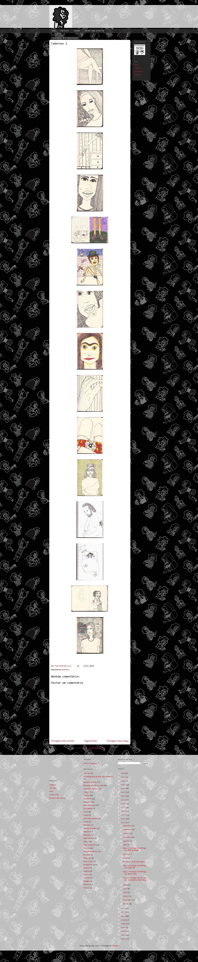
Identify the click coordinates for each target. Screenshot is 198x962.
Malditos (87, 825)
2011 (123, 912)
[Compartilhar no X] (89, 666)
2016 (123, 811)
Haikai (86, 815)
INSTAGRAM (138, 71)
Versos (86, 884)
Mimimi (86, 832)
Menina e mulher (90, 828)
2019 (123, 800)
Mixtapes (87, 835)
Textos (86, 874)
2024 (123, 781)
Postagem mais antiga (118, 741)
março (126, 896)
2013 (123, 822)
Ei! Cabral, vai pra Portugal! (134, 862)
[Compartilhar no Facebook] (91, 666)
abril (125, 892)
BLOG (53, 31)
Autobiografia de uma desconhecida (98, 776)
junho (125, 885)
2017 (123, 807)
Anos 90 (87, 773)
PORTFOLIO (64, 31)
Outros (86, 848)
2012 (123, 908)
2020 (123, 796)
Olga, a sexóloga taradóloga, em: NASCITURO (135, 872)
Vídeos (86, 888)
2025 (123, 777)
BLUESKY (137, 75)
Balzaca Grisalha (90, 782)
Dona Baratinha (90, 805)
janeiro (126, 904)
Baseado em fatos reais (93, 785)
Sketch (86, 868)
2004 (123, 939)
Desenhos (65, 670)
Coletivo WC (54, 795)
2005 (123, 935)
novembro (127, 829)
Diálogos (87, 802)
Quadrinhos (88, 865)
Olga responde (89, 845)
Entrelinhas (88, 808)
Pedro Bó (87, 858)
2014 (123, 819)
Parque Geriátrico (91, 851)
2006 (123, 931)
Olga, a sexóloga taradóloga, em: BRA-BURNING (135, 849)
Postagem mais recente (62, 741)
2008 (123, 924)
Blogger (115, 946)
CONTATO (77, 31)
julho (125, 845)
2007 (123, 927)
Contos (86, 795)
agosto (126, 841)
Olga (85, 841)
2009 (123, 920)
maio (125, 889)
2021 (123, 792)
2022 (123, 788)
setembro (127, 837)
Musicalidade (89, 838)
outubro (126, 833)
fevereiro (127, 900)
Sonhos (86, 871)
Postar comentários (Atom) (93, 748)
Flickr (51, 791)
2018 (123, 804)
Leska (86, 822)
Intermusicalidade (91, 818)
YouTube (52, 788)
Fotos (86, 812)
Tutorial (87, 878)
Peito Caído (88, 861)
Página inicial (90, 741)
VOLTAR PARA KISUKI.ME (94, 31)
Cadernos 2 (127, 854)
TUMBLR (137, 68)
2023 (123, 785)
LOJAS (136, 65)
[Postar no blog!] (86, 666)
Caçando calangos (91, 789)
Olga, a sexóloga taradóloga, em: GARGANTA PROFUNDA (135, 879)
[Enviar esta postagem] (78, 666)
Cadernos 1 (127, 858)
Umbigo (86, 881)
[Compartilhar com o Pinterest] (93, 666)
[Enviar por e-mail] (84, 666)
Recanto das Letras (57, 798)
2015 (123, 815)
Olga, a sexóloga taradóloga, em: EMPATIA (135, 866)
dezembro (127, 826)
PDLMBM (87, 855)
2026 (123, 773)
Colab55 (52, 785)
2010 (123, 916)
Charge (86, 792)
